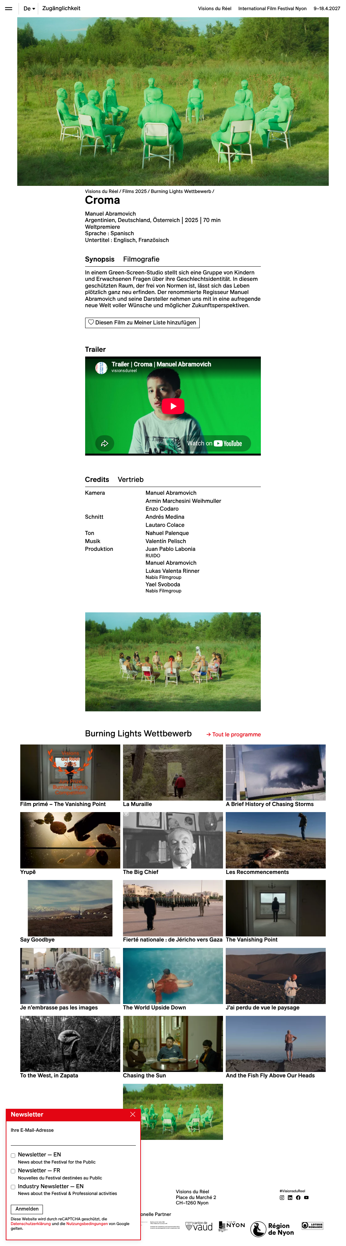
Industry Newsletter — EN (67, 1189)
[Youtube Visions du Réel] (306, 1197)
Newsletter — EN (57, 1158)
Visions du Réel (101, 191)
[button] (129, 661)
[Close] (131, 1114)
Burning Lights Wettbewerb (181, 191)
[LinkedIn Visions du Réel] (290, 1197)
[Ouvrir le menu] (8, 8)
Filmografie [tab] (141, 259)
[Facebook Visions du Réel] (298, 1197)
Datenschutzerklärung (31, 1224)
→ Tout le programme (233, 735)
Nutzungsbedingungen (87, 1224)
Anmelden (27, 1209)
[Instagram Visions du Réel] (282, 1197)
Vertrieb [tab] (131, 479)
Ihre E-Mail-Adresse (32, 1130)
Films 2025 (134, 191)
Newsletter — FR (60, 1174)
